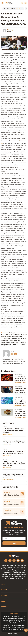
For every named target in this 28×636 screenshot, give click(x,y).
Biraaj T (9, 31)
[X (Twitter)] (12, 354)
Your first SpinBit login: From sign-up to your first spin (20, 378)
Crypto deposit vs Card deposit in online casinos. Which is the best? (20, 390)
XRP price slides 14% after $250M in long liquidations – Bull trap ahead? (14, 452)
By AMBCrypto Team (20, 382)
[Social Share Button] (26, 630)
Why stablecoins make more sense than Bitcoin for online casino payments (20, 413)
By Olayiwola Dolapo (8, 479)
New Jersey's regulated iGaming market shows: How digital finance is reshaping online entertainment (21, 402)
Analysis (5, 459)
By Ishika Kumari (7, 444)
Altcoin (5, 426)
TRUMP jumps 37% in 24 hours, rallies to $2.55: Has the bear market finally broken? (14, 463)
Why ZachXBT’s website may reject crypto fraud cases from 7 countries (14, 442)
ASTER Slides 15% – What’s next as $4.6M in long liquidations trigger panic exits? (13, 430)
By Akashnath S (7, 467)
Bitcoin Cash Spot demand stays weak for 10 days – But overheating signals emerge (13, 476)
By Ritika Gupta (7, 455)
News (4, 439)
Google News (18, 374)
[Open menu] (2, 3)
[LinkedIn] (15, 354)
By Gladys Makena (7, 434)
